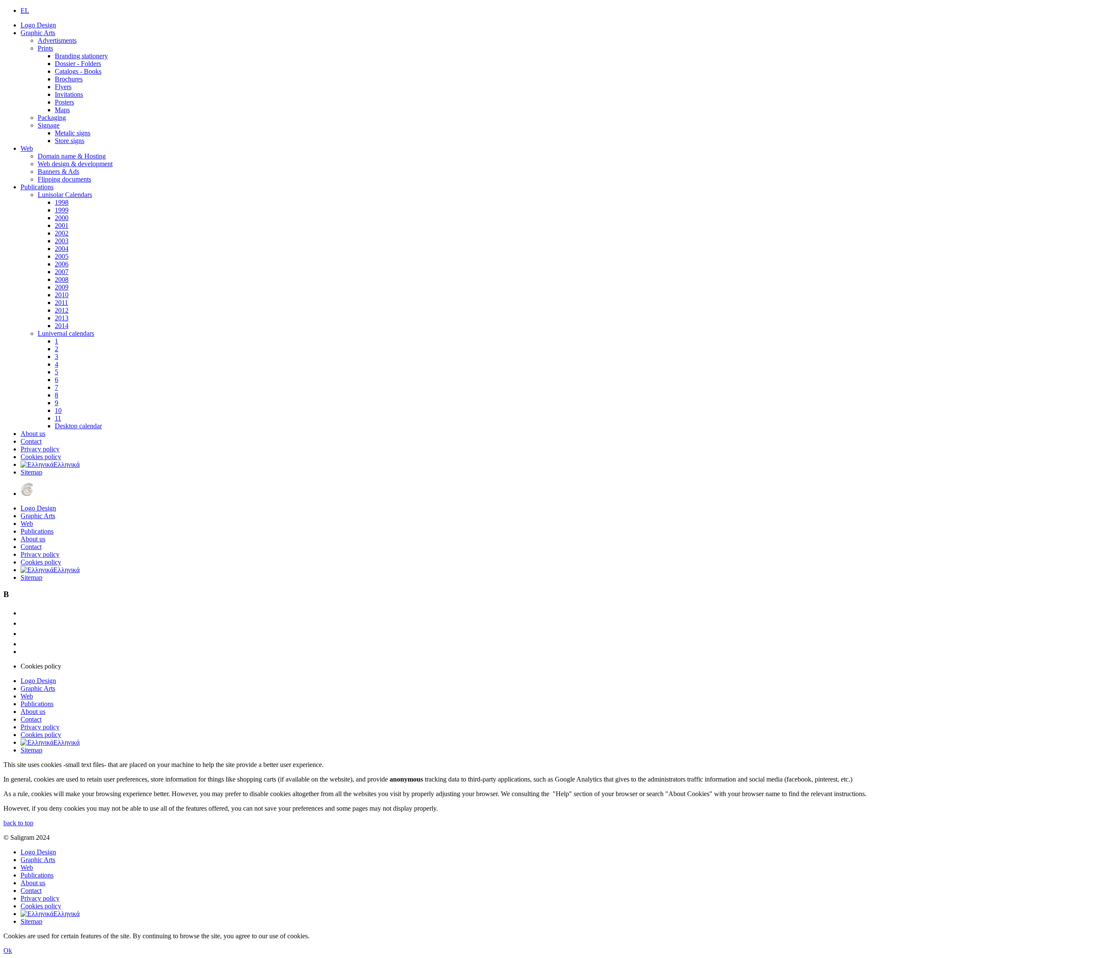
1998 (61, 202)
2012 (61, 310)
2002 (61, 233)
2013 (61, 318)
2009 (61, 287)
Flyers (63, 86)
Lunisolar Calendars (65, 194)
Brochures (69, 79)
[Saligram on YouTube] (25, 633)
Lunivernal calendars (66, 333)
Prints (45, 48)
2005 (61, 256)
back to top (18, 823)
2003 (61, 241)
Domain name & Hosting (72, 156)
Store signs (69, 140)
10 (58, 410)
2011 (61, 302)
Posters (64, 102)
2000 (61, 217)
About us (33, 433)
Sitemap (31, 472)
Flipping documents (64, 179)
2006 (61, 264)
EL (25, 10)
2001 (61, 225)
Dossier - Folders (78, 63)
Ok (7, 950)
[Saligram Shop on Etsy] (25, 613)
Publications (37, 187)
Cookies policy (41, 456)
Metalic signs (72, 133)
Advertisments (57, 40)
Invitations (69, 94)
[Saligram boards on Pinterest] (25, 644)
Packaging (52, 117)
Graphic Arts (38, 32)
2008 (61, 279)
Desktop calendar (78, 426)
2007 (61, 271)
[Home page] (27, 493)
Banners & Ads (58, 171)
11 (58, 418)
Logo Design (38, 25)
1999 (61, 210)
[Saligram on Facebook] (25, 623)
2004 (61, 248)
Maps (62, 109)
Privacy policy (40, 449)
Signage (49, 125)
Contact (31, 441)
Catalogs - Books (78, 71)
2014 (61, 325)
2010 (61, 294)
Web (27, 148)
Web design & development (75, 163)
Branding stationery (81, 56)
